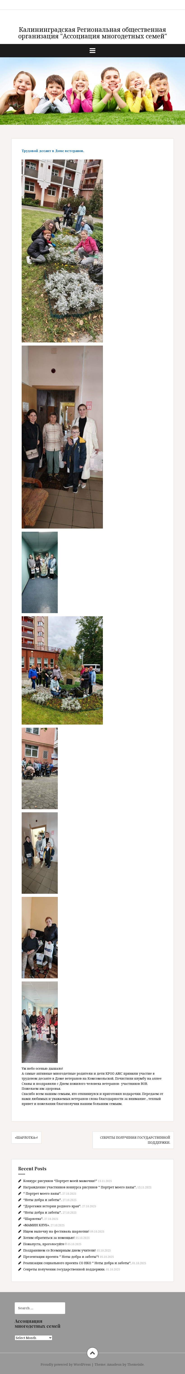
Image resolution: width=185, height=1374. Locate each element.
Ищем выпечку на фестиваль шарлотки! (56, 1231)
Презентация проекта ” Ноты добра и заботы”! (61, 1256)
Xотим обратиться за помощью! (49, 1237)
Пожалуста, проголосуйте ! (45, 1244)
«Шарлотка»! (26, 1137)
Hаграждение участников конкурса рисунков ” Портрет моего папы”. (79, 1187)
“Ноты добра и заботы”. (42, 1200)
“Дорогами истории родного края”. (52, 1206)
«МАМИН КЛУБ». (36, 1225)
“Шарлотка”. (33, 1219)
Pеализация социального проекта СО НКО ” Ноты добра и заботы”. (77, 1263)
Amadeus (114, 1364)
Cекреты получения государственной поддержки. (64, 1269)
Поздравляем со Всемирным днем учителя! (59, 1250)
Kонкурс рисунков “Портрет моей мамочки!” (60, 1181)
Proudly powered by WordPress (66, 1364)
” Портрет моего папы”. (42, 1193)
